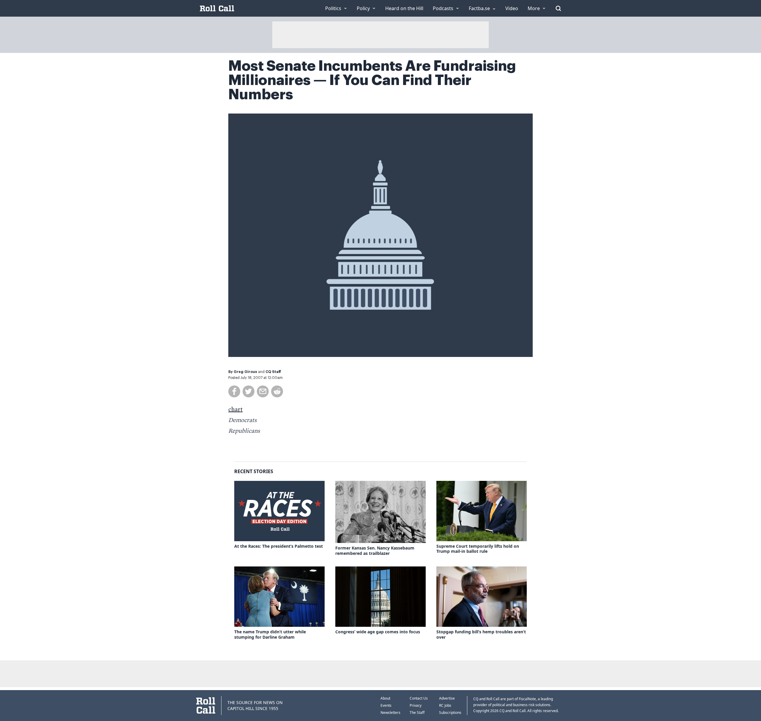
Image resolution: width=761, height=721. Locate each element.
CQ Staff (273, 372)
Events (385, 705)
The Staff (417, 712)
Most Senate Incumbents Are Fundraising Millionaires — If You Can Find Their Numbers (372, 80)
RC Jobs (445, 705)
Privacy (416, 705)
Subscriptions (450, 712)
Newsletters (390, 712)
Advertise (447, 698)
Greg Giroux (245, 372)
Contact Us (419, 698)
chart (235, 410)
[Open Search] (558, 8)
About (385, 698)
